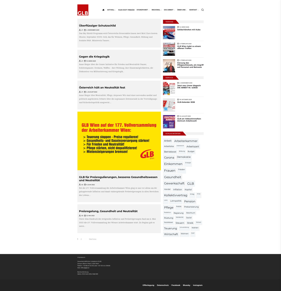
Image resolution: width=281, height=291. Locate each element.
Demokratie (184, 157)
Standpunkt (142, 10)
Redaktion (167, 212)
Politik (178, 206)
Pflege (168, 207)
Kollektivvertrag (175, 195)
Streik (190, 223)
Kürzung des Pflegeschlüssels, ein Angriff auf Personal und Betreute (190, 65)
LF (82, 30)
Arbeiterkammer (185, 141)
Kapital (188, 189)
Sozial (189, 218)
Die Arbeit (168, 10)
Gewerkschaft (174, 183)
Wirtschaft (171, 234)
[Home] (103, 10)
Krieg (192, 194)
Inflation (177, 189)
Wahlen (195, 228)
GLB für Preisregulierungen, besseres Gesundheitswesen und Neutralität (118, 178)
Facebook (175, 285)
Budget (191, 151)
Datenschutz (163, 285)
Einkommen (173, 164)
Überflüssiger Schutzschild (97, 25)
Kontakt (193, 10)
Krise (198, 194)
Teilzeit (198, 222)
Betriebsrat (170, 151)
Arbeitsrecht (180, 145)
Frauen (169, 170)
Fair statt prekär (126, 10)
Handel (167, 189)
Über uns (181, 10)
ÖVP (192, 233)
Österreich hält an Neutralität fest (102, 87)
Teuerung (170, 228)
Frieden (181, 169)
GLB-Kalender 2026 (186, 102)
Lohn (166, 200)
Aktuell (110, 10)
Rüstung (168, 218)
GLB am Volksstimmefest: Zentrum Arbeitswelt (189, 120)
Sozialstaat (168, 222)
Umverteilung (184, 227)
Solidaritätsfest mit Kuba (188, 30)
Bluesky (186, 285)
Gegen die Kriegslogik (94, 56)
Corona (169, 157)
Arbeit (168, 140)
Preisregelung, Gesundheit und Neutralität (108, 211)
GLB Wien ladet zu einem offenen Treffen (189, 47)
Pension (189, 201)
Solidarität (179, 217)
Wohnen (184, 233)
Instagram (198, 285)
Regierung (179, 213)
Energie (188, 162)
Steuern (180, 223)
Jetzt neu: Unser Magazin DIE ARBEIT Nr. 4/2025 (189, 86)
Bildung (182, 151)
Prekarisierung (191, 207)
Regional (156, 10)
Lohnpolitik (175, 201)
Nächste (92, 239)
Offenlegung (148, 285)
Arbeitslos (169, 146)
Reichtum (190, 213)
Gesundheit (172, 177)
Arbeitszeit (193, 146)
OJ (82, 184)
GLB (190, 183)
